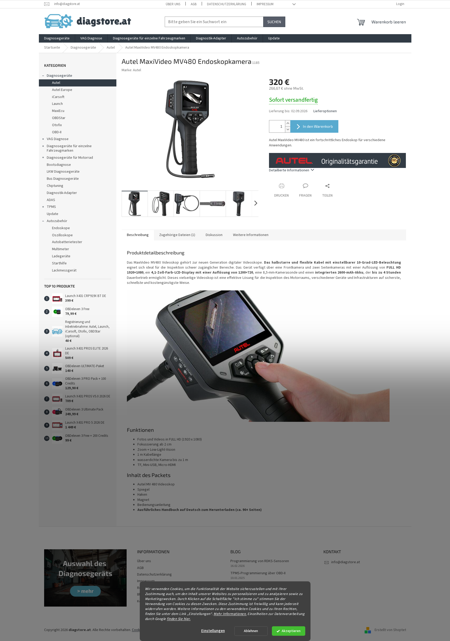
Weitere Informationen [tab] (250, 235)
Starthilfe (59, 263)
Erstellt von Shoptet (390, 630)
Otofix (57, 125)
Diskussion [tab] (214, 235)
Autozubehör (57, 221)
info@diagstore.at (345, 562)
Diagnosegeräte (59, 75)
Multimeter (60, 249)
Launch (57, 103)
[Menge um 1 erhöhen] (287, 123)
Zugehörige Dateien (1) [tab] (177, 235)
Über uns (173, 4)
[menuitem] (57, 38)
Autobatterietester (67, 242)
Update (52, 214)
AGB (193, 4)
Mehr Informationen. (230, 613)
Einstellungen (213, 631)
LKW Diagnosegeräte (63, 171)
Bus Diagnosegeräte (63, 178)
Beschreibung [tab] (138, 235)
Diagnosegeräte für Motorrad (70, 157)
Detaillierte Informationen (289, 170)
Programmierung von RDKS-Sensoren (259, 561)
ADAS (51, 200)
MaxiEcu (58, 111)
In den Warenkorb (318, 126)
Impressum (265, 4)
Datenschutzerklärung (226, 4)
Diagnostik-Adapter (62, 193)
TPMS (51, 206)
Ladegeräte (61, 256)
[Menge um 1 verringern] (287, 129)
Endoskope (61, 228)
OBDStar (58, 118)
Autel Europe (62, 90)
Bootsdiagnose (59, 164)
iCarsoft (58, 97)
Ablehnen (251, 630)
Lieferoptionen (325, 111)
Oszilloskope (62, 235)
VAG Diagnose (58, 139)
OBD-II (56, 132)
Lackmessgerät (64, 270)
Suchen (274, 21)
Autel (56, 82)
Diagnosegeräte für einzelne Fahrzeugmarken (69, 148)
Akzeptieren (291, 630)
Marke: (131, 70)
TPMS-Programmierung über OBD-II (258, 573)
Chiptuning (55, 185)
